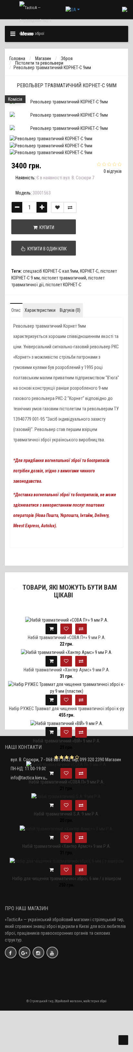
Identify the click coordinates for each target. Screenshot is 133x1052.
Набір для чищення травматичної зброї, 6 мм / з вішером (66, 878)
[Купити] (51, 629)
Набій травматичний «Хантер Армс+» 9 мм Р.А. (66, 846)
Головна (17, 58)
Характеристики (40, 310)
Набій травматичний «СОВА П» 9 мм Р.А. (66, 781)
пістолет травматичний (64, 277)
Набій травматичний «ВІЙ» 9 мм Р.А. (66, 740)
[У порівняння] (70, 207)
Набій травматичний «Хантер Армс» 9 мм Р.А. (67, 669)
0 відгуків (113, 171)
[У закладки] (57, 207)
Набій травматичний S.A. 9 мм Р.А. (66, 813)
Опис (16, 310)
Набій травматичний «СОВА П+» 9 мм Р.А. (67, 637)
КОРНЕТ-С (89, 271)
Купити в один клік (46, 248)
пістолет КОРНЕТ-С (63, 284)
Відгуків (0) (70, 310)
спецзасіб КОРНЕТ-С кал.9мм (50, 271)
